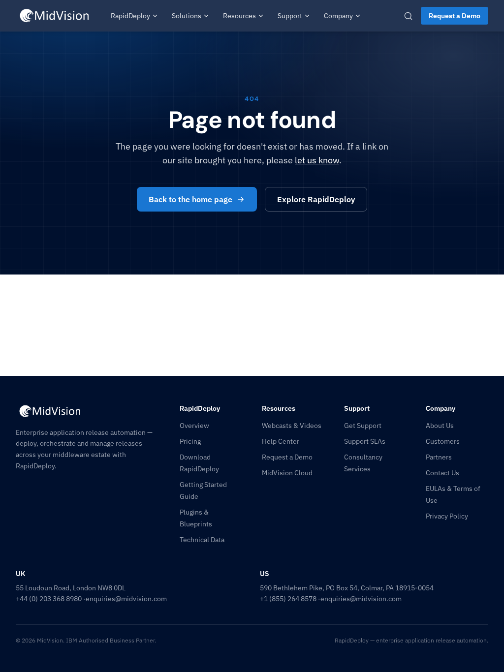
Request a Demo (454, 15)
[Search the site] (408, 16)
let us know (317, 160)
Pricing (190, 441)
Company (338, 15)
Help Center (280, 441)
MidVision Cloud (287, 472)
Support (290, 15)
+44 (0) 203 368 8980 (49, 598)
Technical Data (202, 539)
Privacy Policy (447, 516)
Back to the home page (190, 199)
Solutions (186, 15)
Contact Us (442, 472)
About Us (440, 425)
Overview (194, 425)
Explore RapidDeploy (316, 199)
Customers (443, 441)
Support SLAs (364, 441)
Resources (239, 15)
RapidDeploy (130, 15)
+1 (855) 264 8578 (288, 598)
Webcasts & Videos (291, 425)
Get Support (362, 425)
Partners (439, 457)
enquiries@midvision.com (126, 598)
